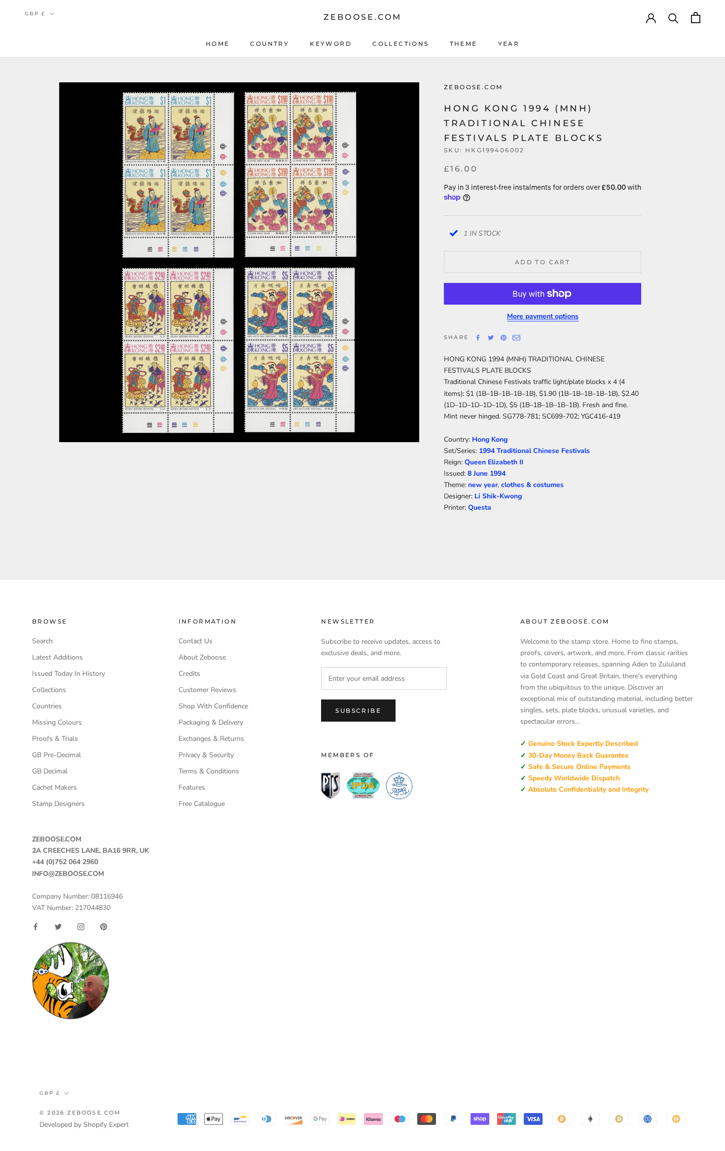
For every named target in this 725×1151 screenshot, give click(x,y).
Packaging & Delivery (211, 722)
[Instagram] (80, 926)
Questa (479, 507)
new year (483, 484)
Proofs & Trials (55, 738)
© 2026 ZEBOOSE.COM (80, 1112)
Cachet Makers (54, 787)
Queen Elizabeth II (494, 462)
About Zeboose (202, 657)
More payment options (543, 316)
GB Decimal (50, 771)
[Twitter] (491, 338)
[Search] (673, 17)
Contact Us (196, 641)
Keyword (331, 43)
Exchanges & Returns (211, 738)
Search (42, 641)
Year (509, 43)
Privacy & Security (206, 755)
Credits (189, 673)
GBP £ (35, 13)
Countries (47, 706)
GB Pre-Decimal (56, 755)
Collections (400, 43)
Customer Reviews (207, 690)
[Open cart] (695, 17)
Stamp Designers (58, 803)
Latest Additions (57, 657)
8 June (479, 473)
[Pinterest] (504, 338)
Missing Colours (57, 722)
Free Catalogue (202, 803)
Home (218, 43)
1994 (498, 473)
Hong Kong (490, 439)
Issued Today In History (68, 673)
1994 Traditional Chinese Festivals (534, 450)
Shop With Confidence (213, 706)
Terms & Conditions (209, 771)
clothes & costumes (532, 484)
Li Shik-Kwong (498, 496)
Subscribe (358, 710)
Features (192, 787)
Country (269, 43)
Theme (463, 43)
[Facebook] (478, 338)
